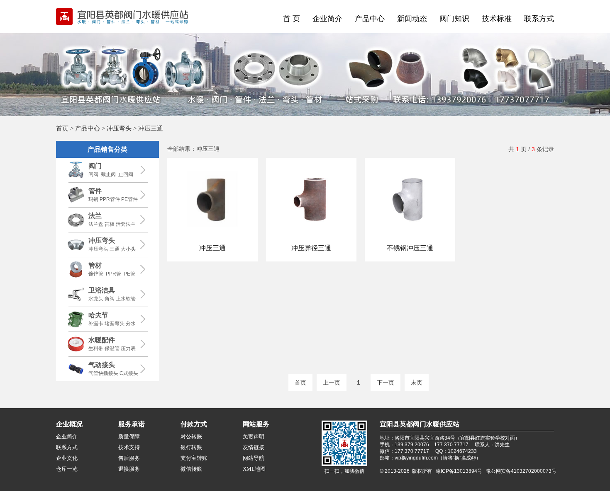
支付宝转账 (194, 458)
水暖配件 (101, 339)
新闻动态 (412, 19)
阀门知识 (454, 19)
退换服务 (129, 469)
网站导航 (253, 458)
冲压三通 (212, 248)
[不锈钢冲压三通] (410, 238)
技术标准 (497, 19)
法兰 (95, 215)
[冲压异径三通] (311, 238)
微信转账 (191, 469)
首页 (62, 128)
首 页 (291, 19)
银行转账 (191, 447)
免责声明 (253, 436)
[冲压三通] (212, 238)
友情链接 (253, 447)
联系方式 (539, 19)
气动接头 (101, 364)
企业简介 (327, 19)
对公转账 (191, 436)
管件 (95, 190)
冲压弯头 (119, 128)
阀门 (95, 165)
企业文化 (67, 458)
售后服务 (129, 458)
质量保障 (129, 436)
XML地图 (254, 469)
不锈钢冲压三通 (410, 248)
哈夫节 (98, 315)
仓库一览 (67, 469)
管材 (95, 265)
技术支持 (129, 447)
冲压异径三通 (311, 248)
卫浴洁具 (101, 290)
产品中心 (370, 19)
